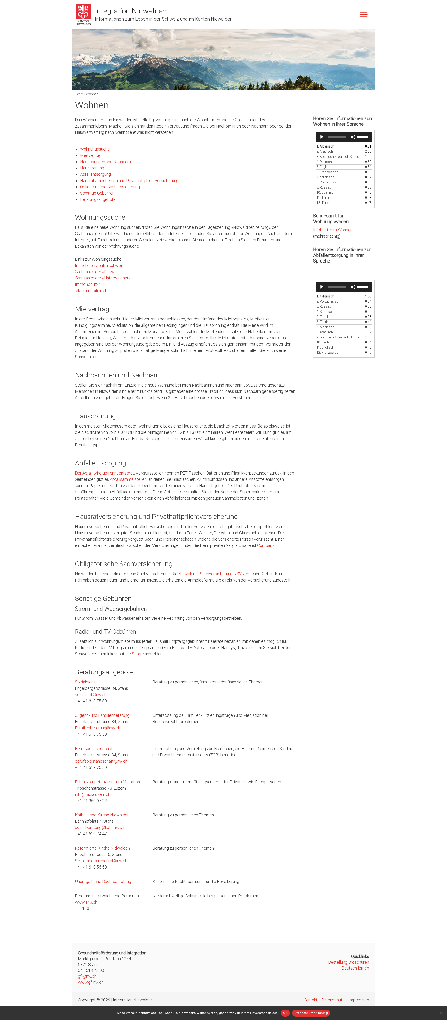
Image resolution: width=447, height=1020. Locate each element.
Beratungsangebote (98, 199)
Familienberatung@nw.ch (97, 727)
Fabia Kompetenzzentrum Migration (107, 781)
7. (325, 177)
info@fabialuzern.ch (92, 794)
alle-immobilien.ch (91, 290)
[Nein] (441, 1013)
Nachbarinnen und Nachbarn (105, 161)
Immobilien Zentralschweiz (99, 265)
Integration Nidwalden (130, 11)
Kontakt (310, 999)
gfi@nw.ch (87, 976)
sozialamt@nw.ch (90, 694)
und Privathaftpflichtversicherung (149, 180)
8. (328, 182)
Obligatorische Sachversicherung (110, 186)
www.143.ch (86, 902)
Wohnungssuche (95, 149)
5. (324, 167)
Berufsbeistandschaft (94, 748)
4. (324, 162)
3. (339, 156)
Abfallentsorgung (95, 174)
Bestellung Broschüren (348, 962)
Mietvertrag (91, 155)
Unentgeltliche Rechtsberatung (103, 881)
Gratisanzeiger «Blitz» (94, 271)
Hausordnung (92, 167)
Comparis (265, 545)
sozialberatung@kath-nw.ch (99, 827)
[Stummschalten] (353, 137)
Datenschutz (333, 999)
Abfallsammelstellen (128, 479)
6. (327, 172)
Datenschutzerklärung (311, 1013)
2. (324, 151)
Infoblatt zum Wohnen (332, 229)
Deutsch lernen (355, 968)
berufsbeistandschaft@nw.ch (101, 761)
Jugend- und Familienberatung (102, 715)
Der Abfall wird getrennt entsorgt (104, 473)
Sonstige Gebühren (97, 193)
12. (325, 203)
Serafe (138, 653)
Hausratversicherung (99, 180)
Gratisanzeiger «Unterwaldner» (102, 278)
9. (325, 187)
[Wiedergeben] (321, 137)
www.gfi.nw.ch (91, 982)
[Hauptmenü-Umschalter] (363, 14)
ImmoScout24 (88, 284)
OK (285, 1013)
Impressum (359, 999)
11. (323, 197)
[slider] (363, 136)
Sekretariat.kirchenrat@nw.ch (101, 860)
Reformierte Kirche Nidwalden (102, 848)
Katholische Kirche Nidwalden (102, 814)
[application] (344, 137)
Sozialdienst (86, 682)
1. (325, 146)
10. (325, 192)
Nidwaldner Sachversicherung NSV (210, 573)
